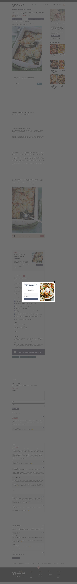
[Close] (54, 282)
